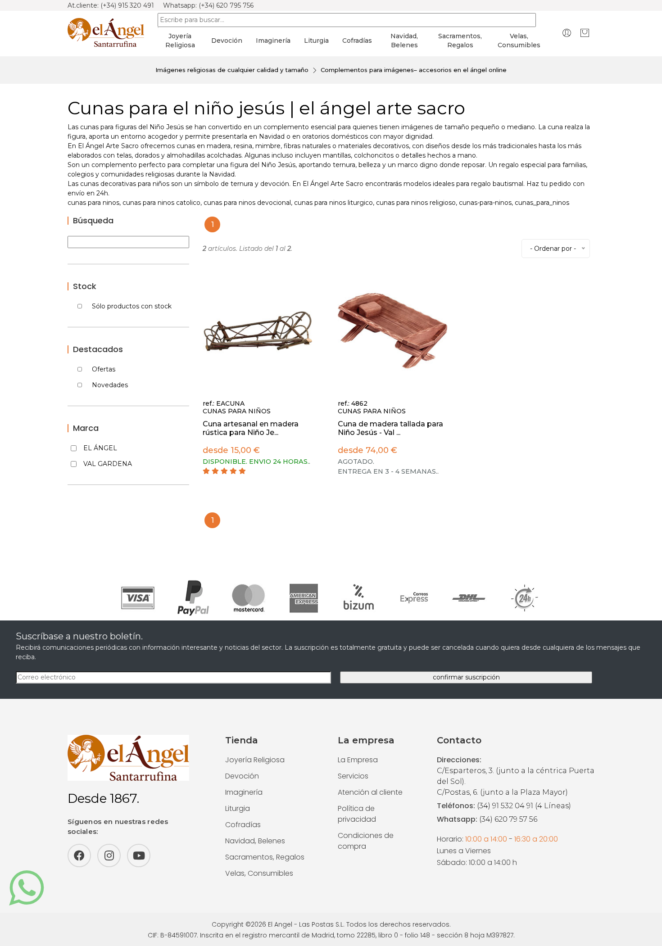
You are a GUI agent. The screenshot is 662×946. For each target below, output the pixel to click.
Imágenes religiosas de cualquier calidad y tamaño (231, 69)
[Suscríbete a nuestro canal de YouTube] (138, 855)
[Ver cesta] (585, 32)
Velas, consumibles (519, 40)
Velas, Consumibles (259, 873)
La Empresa (358, 760)
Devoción (226, 40)
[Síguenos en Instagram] (109, 855)
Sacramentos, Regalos (264, 857)
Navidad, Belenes (255, 841)
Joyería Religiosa (255, 760)
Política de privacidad (357, 813)
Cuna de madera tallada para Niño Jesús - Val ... (390, 428)
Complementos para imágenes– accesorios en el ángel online (414, 69)
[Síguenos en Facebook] (79, 855)
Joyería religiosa (180, 40)
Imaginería (273, 40)
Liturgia (316, 40)
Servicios (353, 776)
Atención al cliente (370, 792)
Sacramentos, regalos (460, 40)
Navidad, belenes (404, 40)
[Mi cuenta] (567, 32)
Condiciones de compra (366, 840)
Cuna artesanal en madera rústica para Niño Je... (251, 428)
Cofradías (357, 40)
